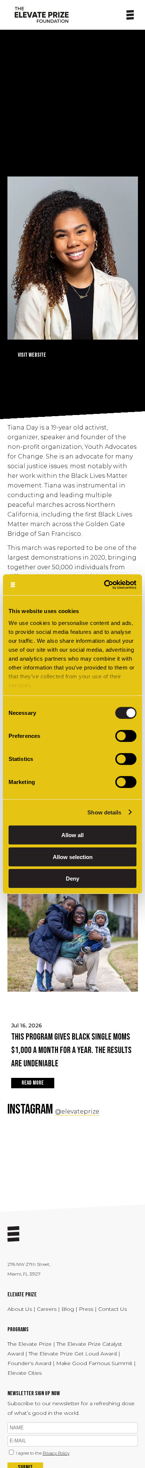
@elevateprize (77, 1111)
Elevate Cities (24, 1373)
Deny (72, 878)
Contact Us (112, 1309)
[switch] (125, 736)
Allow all (72, 835)
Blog (67, 1309)
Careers (47, 1309)
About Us (20, 1309)
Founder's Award (29, 1363)
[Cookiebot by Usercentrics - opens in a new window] (104, 585)
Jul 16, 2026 (71, 1045)
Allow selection (73, 856)
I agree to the (43, 1453)
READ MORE (33, 1082)
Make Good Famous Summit (94, 1363)
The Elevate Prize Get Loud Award (73, 1353)
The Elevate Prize (30, 1344)
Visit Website (32, 355)
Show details (104, 812)
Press (87, 1309)
